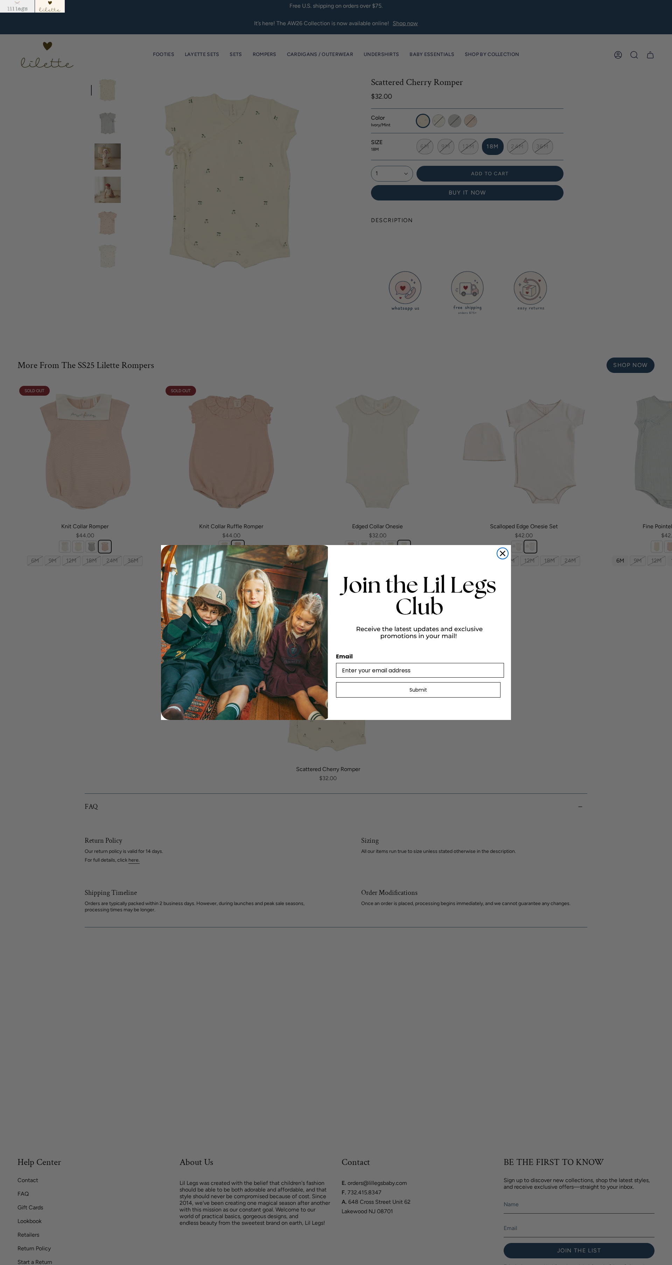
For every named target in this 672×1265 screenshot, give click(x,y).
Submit (418, 689)
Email (344, 656)
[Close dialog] (502, 553)
